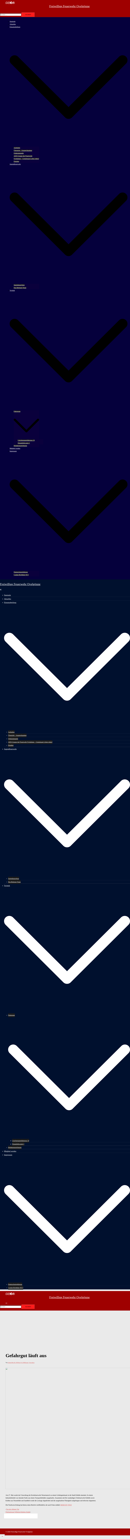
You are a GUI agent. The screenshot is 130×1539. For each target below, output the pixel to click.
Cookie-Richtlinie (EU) (21, 575)
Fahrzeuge (17, 411)
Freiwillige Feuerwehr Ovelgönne (69, 6)
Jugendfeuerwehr (15, 164)
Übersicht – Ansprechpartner (23, 150)
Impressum (13, 451)
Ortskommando (19, 153)
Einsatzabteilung (15, 27)
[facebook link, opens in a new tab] (11, 3)
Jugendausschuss (19, 285)
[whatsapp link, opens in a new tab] (7, 3)
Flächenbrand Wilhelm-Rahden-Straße (18, 1512)
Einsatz (26, 1362)
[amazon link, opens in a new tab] (14, 3)
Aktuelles (13, 24)
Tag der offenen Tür (12, 1509)
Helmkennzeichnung (20, 446)
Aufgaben (17, 148)
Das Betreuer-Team (20, 288)
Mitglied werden (15, 448)
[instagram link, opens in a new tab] (9, 3)
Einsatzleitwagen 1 (24, 443)
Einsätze (16, 161)
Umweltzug (31, 1362)
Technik (12, 290)
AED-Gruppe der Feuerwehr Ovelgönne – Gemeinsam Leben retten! (30, 742)
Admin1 (10, 1362)
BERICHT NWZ (66, 1505)
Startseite (12, 21)
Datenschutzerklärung (21, 572)
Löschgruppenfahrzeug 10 (26, 440)
